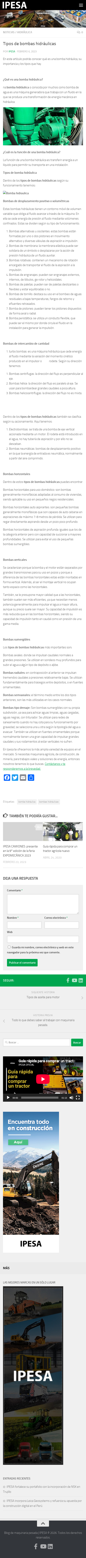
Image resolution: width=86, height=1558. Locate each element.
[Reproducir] (8, 1098)
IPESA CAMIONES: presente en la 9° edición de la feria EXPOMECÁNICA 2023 (20, 851)
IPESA (12, 51)
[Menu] (81, 5)
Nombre (13, 918)
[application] (43, 1079)
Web (10, 932)
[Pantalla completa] (78, 1098)
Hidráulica (24, 32)
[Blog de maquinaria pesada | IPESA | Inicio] (19, 5)
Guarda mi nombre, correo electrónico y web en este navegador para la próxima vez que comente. (40, 950)
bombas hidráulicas (49, 801)
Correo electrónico (56, 918)
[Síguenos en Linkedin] (80, 980)
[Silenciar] (71, 1098)
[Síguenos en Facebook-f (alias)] (67, 980)
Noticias (9, 32)
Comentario (15, 890)
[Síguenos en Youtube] (74, 980)
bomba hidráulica (26, 801)
